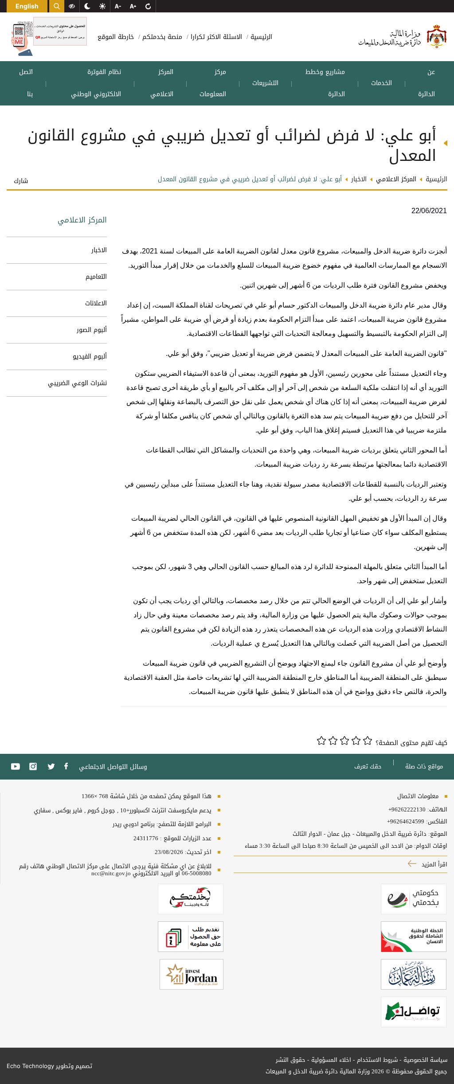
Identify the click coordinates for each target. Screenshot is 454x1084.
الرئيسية (260, 37)
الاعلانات (96, 303)
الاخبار (99, 250)
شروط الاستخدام (377, 1059)
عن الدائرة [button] (426, 83)
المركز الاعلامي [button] (161, 83)
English (27, 6)
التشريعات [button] (265, 83)
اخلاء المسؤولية (331, 1059)
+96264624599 (405, 821)
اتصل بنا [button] (26, 83)
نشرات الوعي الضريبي (77, 383)
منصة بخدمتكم (161, 37)
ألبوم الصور (92, 330)
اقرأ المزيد (433, 864)
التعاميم (96, 277)
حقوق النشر (290, 1059)
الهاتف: (436, 809)
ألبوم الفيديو (90, 357)
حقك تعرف (368, 766)
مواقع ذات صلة (424, 766)
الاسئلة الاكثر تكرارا (215, 37)
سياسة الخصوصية (425, 1059)
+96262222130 (407, 809)
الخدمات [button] (381, 83)
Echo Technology (30, 1065)
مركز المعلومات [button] (213, 83)
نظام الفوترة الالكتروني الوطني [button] (96, 83)
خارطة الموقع (116, 37)
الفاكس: (436, 821)
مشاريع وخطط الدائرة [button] (325, 83)
